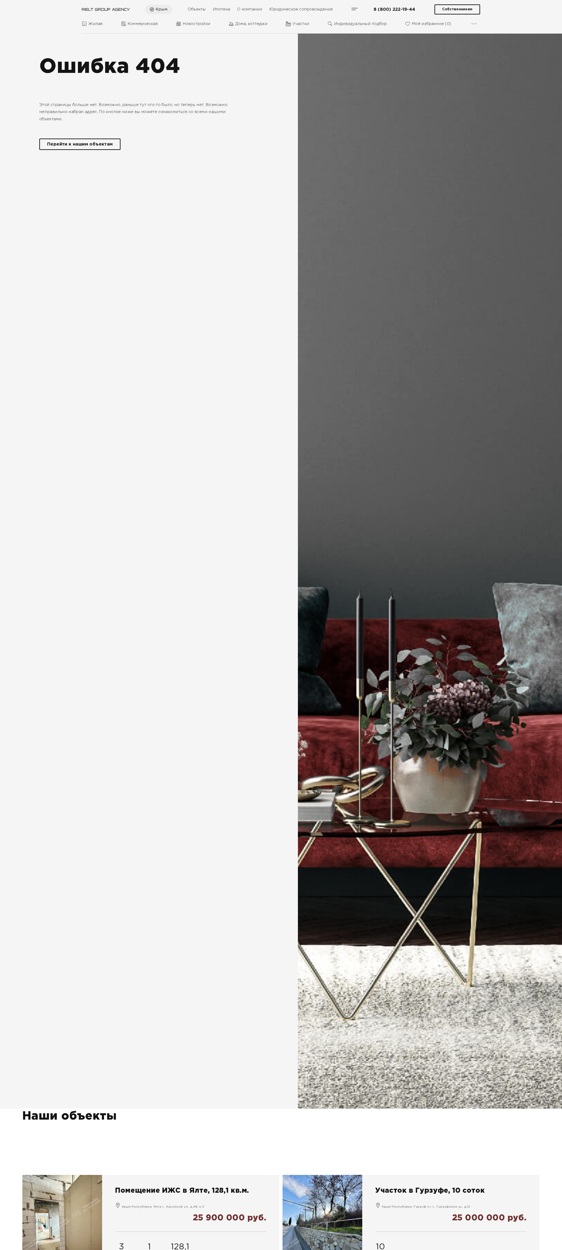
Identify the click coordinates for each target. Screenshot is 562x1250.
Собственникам (457, 9)
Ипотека (221, 9)
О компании (249, 9)
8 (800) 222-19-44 (394, 9)
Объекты (197, 9)
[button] (47, 1137)
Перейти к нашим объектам (80, 144)
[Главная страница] (106, 9)
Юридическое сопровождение (301, 9)
